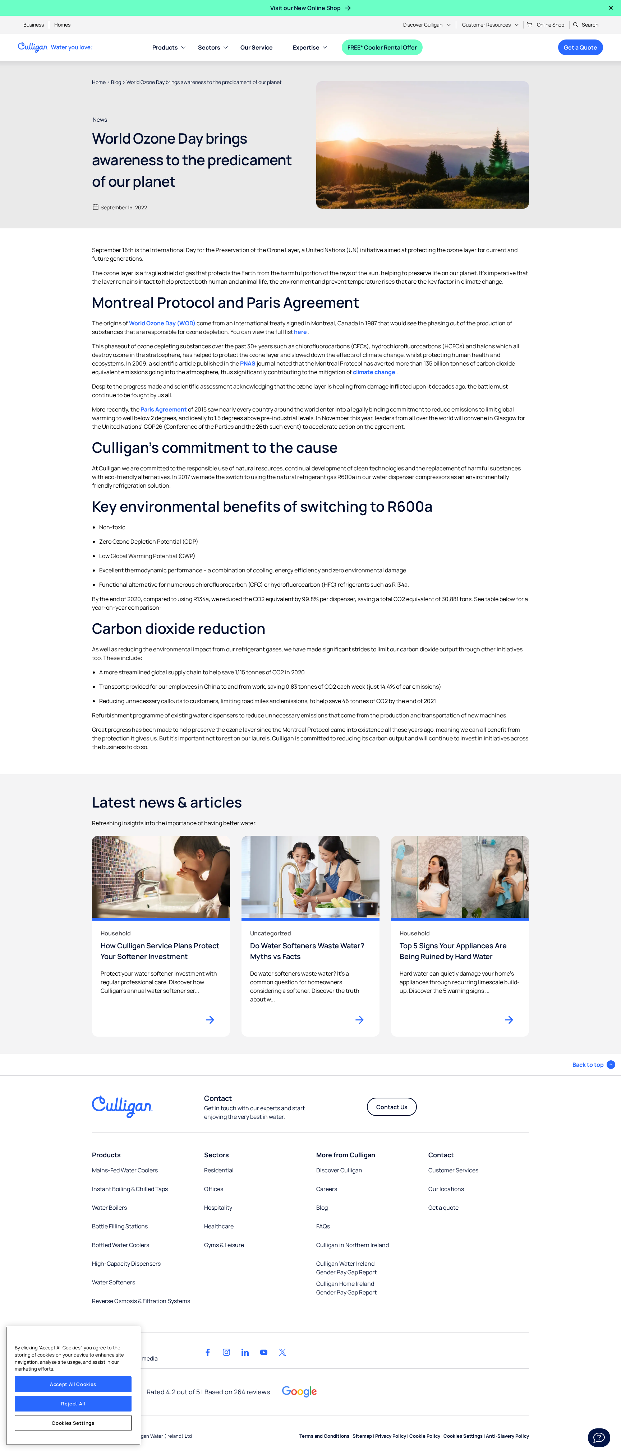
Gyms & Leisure (224, 1245)
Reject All (73, 1403)
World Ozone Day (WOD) (163, 323)
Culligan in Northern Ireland (352, 1245)
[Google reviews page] (299, 1392)
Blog (116, 82)
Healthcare (219, 1226)
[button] (593, 1065)
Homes (62, 24)
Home (99, 82)
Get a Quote (580, 47)
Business (33, 24)
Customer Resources (486, 24)
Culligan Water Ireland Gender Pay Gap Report (346, 1268)
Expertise (306, 47)
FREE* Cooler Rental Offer (382, 47)
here (301, 332)
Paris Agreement (164, 409)
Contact (441, 1154)
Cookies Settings (73, 1423)
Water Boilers (109, 1208)
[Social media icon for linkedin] (245, 1352)
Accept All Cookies (73, 1384)
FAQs (323, 1226)
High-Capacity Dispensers (126, 1264)
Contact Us (392, 1107)
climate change (374, 372)
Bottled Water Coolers (120, 1245)
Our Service (256, 47)
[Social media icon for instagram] (226, 1352)
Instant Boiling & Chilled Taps (130, 1189)
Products (165, 47)
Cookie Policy (424, 1436)
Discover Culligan (422, 24)
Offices (213, 1189)
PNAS (248, 363)
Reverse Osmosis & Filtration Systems (141, 1301)
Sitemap (362, 1436)
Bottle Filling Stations (120, 1226)
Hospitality (218, 1208)
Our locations (446, 1189)
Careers (326, 1189)
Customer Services (453, 1170)
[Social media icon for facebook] (208, 1352)
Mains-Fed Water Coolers (125, 1170)
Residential (219, 1170)
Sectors (209, 47)
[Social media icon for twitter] (282, 1352)
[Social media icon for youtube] (264, 1352)
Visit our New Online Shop (305, 8)
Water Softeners (113, 1282)
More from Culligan (345, 1154)
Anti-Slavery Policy (507, 1436)
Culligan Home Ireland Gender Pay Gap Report (346, 1288)
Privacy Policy (390, 1436)
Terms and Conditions (324, 1436)
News (100, 120)
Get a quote (443, 1208)
